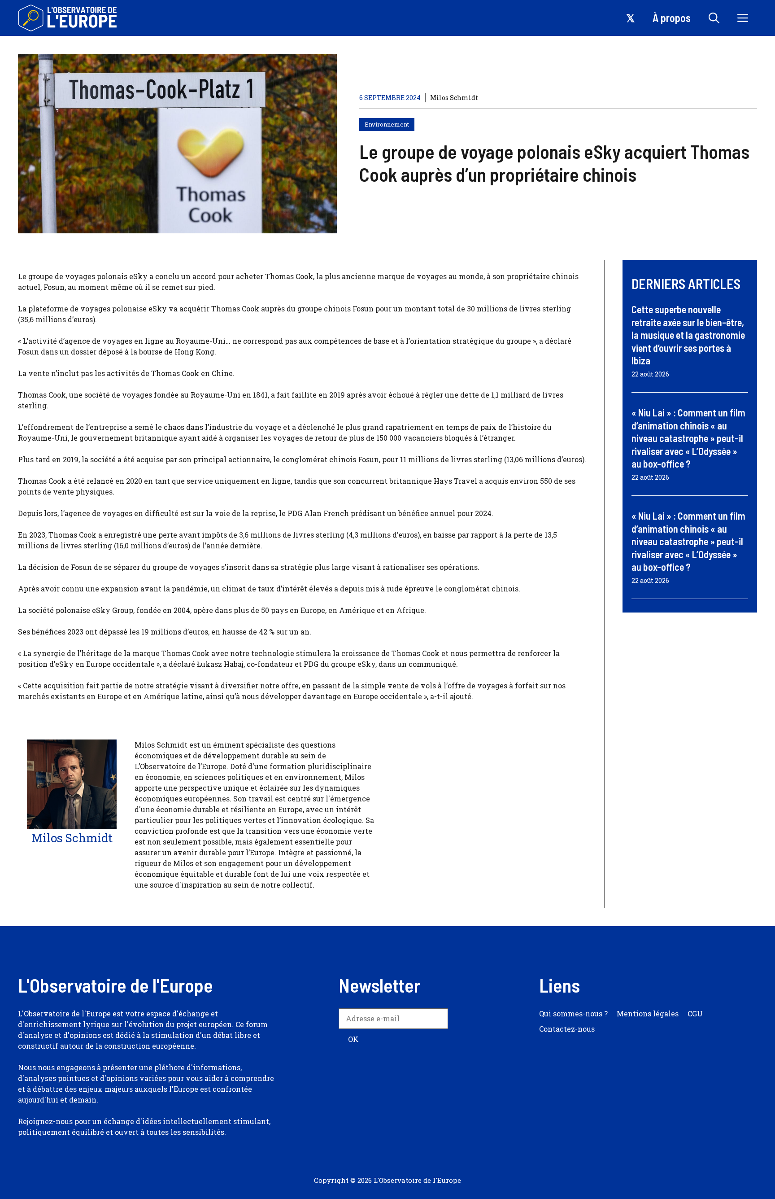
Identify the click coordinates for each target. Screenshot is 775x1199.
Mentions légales (648, 1013)
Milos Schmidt (454, 97)
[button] (714, 18)
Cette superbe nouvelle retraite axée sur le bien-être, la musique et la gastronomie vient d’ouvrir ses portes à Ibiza (688, 334)
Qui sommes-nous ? (573, 1013)
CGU (695, 1013)
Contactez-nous (567, 1028)
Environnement (387, 124)
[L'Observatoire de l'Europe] (68, 18)
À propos (672, 17)
